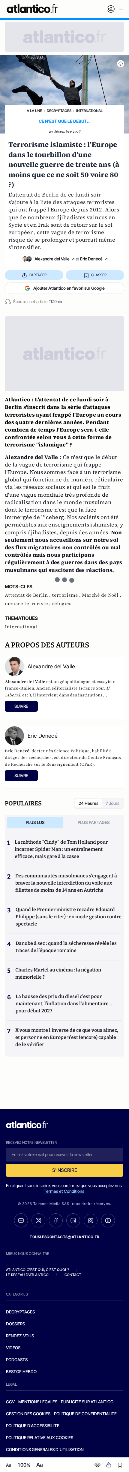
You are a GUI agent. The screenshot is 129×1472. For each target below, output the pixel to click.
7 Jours (112, 803)
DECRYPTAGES (20, 1311)
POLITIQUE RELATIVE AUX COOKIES (39, 1437)
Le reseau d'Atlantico (27, 1275)
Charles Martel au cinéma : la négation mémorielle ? (58, 973)
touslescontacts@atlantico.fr (64, 1237)
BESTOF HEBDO (21, 1371)
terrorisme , (67, 595)
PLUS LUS (35, 822)
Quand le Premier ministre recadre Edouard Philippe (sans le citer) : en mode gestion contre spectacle (69, 917)
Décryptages (59, 110)
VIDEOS (13, 1347)
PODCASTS (17, 1359)
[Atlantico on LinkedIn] (73, 1220)
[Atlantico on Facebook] (56, 1220)
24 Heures (88, 803)
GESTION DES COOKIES (28, 1413)
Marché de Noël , (101, 595)
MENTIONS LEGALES (37, 1401)
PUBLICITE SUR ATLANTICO (87, 1401)
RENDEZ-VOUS (20, 1335)
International (89, 110)
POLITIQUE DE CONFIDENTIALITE (85, 1413)
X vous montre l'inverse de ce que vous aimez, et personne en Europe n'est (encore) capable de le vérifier (66, 1037)
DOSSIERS (15, 1323)
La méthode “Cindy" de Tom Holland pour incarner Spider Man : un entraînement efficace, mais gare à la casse (61, 849)
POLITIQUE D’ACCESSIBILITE (32, 1425)
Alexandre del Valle (52, 258)
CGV (10, 1401)
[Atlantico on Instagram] (91, 1220)
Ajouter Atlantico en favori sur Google (69, 288)
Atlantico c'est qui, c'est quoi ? (37, 1269)
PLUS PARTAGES (94, 822)
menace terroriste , (28, 603)
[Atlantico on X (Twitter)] (38, 1220)
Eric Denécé (91, 258)
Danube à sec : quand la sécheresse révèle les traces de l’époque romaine (66, 946)
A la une (34, 110)
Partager (37, 275)
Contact (72, 1275)
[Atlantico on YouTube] (108, 1220)
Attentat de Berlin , (28, 595)
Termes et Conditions (64, 1191)
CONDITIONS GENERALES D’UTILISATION (45, 1449)
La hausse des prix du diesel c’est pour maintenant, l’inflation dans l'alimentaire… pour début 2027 (64, 1004)
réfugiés (61, 603)
